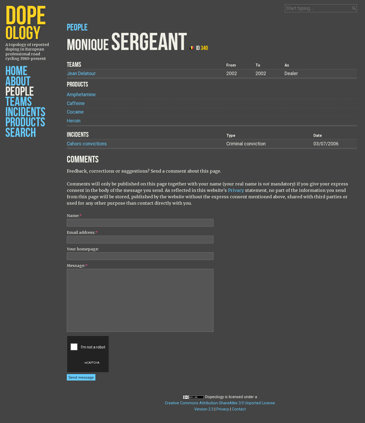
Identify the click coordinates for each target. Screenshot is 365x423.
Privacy (236, 190)
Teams (18, 102)
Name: (74, 215)
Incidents (25, 112)
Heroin (73, 120)
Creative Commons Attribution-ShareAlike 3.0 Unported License (220, 403)
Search (20, 133)
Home (16, 71)
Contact (239, 409)
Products (25, 122)
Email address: (82, 232)
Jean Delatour (81, 73)
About (17, 81)
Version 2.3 (203, 409)
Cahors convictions (87, 143)
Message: (77, 265)
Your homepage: (83, 249)
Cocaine (75, 112)
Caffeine (76, 103)
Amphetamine (81, 94)
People (19, 91)
